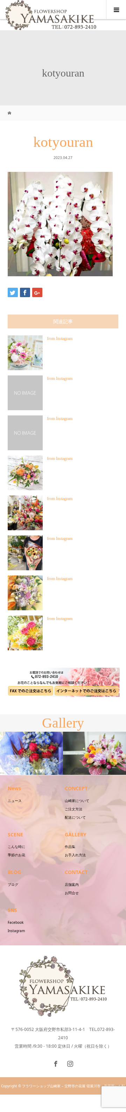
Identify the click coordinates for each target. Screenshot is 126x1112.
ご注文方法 (73, 809)
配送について (75, 817)
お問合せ (72, 892)
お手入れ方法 (75, 854)
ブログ (13, 884)
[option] (31, 753)
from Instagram (59, 338)
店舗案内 (72, 884)
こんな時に (16, 846)
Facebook (15, 922)
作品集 (70, 846)
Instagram (16, 930)
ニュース (15, 800)
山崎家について (77, 800)
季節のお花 (16, 854)
